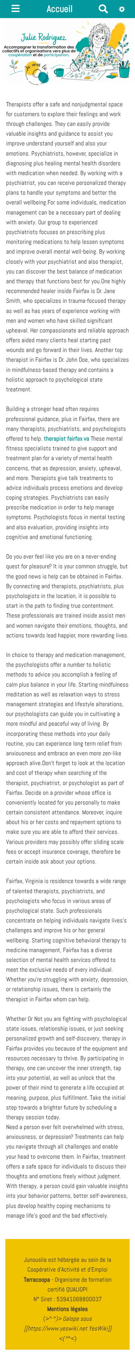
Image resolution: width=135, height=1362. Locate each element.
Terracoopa (37, 1279)
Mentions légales (67, 1309)
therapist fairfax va (66, 438)
